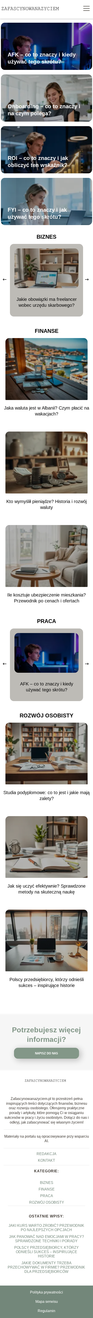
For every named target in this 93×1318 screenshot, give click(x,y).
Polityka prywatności (46, 1292)
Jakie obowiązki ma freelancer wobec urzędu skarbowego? (46, 302)
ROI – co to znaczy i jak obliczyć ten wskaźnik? (38, 161)
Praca (46, 621)
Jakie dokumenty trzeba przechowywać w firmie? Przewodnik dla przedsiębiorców (46, 1267)
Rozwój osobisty (46, 715)
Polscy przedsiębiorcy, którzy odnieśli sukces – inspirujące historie (46, 982)
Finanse (46, 331)
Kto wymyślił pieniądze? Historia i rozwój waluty (46, 504)
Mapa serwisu (46, 1301)
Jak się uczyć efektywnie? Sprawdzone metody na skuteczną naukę (46, 889)
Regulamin (46, 1311)
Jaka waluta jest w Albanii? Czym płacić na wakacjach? (46, 410)
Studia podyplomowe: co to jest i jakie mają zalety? (46, 795)
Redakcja (46, 1154)
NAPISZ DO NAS (46, 1053)
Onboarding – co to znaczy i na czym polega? (44, 109)
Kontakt (46, 1160)
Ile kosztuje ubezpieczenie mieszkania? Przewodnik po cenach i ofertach (46, 597)
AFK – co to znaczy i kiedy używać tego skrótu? (42, 58)
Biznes (46, 237)
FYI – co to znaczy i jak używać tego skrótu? (37, 213)
